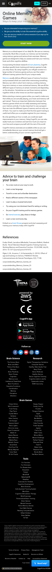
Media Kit (26, 554)
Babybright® (26, 477)
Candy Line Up (38, 406)
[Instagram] (31, 352)
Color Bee (38, 416)
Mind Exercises (26, 496)
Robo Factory (13, 418)
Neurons (13, 369)
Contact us (22, 558)
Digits (38, 413)
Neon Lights (13, 425)
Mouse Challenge (38, 437)
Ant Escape (13, 421)
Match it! (13, 433)
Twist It (38, 445)
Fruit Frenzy (13, 409)
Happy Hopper (38, 404)
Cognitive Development (26, 484)
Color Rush (13, 452)
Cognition (13, 376)
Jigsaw (38, 428)
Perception (13, 393)
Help (28, 558)
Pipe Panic (13, 411)
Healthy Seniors (37, 374)
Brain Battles (25, 515)
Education (25, 470)
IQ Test (25, 518)
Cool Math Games (26, 508)
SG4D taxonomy (37, 384)
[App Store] (26, 324)
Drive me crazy (13, 428)
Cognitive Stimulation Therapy (25, 494)
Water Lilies (38, 447)
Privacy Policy (25, 550)
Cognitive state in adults (37, 379)
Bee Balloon (38, 418)
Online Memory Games (25, 506)
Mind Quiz (25, 491)
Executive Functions (13, 386)
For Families (26, 462)
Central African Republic (12, 568)
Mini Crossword (13, 406)
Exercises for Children (25, 482)
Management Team (38, 550)
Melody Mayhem (13, 449)
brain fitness (17, 223)
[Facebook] (15, 352)
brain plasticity (34, 65)
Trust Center (26, 563)
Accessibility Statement (40, 558)
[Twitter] (20, 352)
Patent (25, 472)
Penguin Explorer (38, 411)
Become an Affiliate (37, 554)
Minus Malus (38, 435)
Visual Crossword (13, 430)
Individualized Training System (25, 489)
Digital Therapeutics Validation (37, 362)
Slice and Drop (38, 442)
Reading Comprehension (25, 510)
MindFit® (26, 474)
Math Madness (13, 437)
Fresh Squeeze (38, 425)
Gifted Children (26, 513)
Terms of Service (14, 550)
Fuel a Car (38, 430)
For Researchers (25, 467)
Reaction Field (38, 449)
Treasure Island (13, 423)
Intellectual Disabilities (13, 381)
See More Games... (38, 454)
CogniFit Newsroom (15, 554)
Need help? (42, 563)
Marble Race (13, 440)
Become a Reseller (10, 558)
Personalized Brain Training (25, 498)
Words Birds (38, 452)
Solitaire (13, 416)
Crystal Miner (13, 413)
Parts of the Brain (13, 367)
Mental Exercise (25, 503)
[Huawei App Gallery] (26, 337)
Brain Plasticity (13, 372)
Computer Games (38, 364)
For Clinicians (25, 465)
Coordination (13, 388)
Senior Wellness (37, 372)
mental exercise (14, 215)
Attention (13, 396)
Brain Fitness (13, 374)
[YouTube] (26, 352)
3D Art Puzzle (13, 454)
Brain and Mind (13, 364)
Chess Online (13, 404)
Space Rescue (13, 435)
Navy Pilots (38, 369)
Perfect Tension (38, 440)
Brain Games (25, 501)
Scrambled (13, 445)
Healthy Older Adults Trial (37, 367)
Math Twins (38, 433)
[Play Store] (26, 331)
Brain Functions (13, 384)
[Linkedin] (36, 352)
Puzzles (38, 409)
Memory (6, 78)
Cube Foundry (38, 423)
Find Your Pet (13, 447)
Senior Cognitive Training (37, 376)
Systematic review (37, 381)
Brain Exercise (25, 486)
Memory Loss (13, 379)
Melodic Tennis (13, 442)
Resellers (26, 479)
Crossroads (38, 421)
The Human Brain (13, 362)
